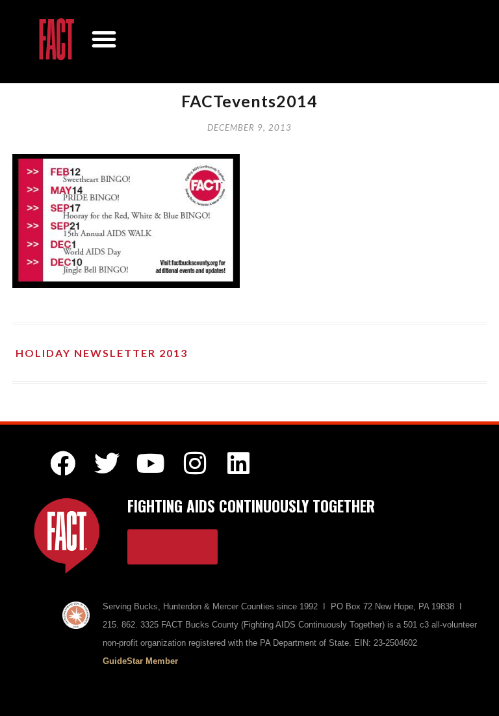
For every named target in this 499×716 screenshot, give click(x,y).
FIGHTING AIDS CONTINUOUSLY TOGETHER (251, 506)
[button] (103, 39)
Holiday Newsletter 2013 (102, 353)
